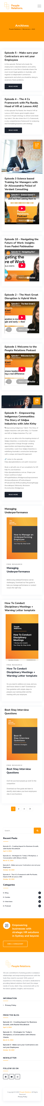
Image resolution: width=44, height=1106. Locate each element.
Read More (13, 86)
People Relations (25, 1092)
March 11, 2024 (8, 860)
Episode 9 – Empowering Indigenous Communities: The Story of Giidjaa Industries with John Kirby (20, 418)
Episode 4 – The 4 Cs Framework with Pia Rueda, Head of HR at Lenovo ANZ (21, 102)
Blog (6, 893)
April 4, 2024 (7, 851)
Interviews (8, 901)
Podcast (8, 906)
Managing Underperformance (16, 510)
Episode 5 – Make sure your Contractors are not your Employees (21, 56)
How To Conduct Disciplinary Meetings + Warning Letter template (20, 606)
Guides (7, 897)
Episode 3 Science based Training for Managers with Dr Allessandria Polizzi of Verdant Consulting (21, 184)
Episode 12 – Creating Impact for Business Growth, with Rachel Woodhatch (21, 847)
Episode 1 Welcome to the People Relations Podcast (21, 348)
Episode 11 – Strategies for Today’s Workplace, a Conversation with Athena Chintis (20, 857)
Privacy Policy (10, 1005)
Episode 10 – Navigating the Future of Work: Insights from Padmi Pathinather (21, 243)
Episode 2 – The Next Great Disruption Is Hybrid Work (21, 296)
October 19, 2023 (8, 870)
